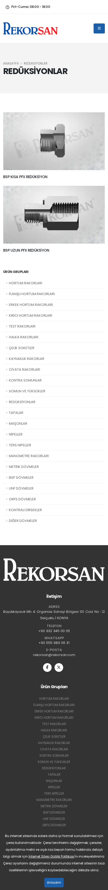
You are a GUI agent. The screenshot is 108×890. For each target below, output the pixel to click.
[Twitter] (59, 667)
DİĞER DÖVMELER (23, 520)
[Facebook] (47, 667)
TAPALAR (16, 412)
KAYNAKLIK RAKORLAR (26, 358)
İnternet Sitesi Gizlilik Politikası (51, 856)
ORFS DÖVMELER (22, 499)
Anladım (54, 882)
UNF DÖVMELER (21, 488)
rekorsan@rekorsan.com (54, 654)
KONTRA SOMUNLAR (25, 380)
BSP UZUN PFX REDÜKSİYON (26, 250)
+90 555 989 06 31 (54, 642)
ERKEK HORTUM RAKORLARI (31, 304)
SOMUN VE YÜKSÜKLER (27, 391)
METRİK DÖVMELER (24, 466)
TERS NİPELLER (20, 445)
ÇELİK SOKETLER (21, 347)
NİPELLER (16, 434)
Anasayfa (11, 63)
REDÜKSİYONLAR (22, 401)
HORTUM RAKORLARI (25, 283)
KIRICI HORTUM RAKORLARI (30, 315)
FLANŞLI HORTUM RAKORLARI (32, 293)
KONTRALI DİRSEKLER (25, 509)
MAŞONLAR (18, 423)
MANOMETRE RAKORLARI (29, 455)
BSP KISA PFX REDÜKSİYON (25, 176)
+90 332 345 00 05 (54, 630)
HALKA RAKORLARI (23, 337)
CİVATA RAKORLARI (24, 369)
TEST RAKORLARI (22, 326)
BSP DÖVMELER (21, 477)
